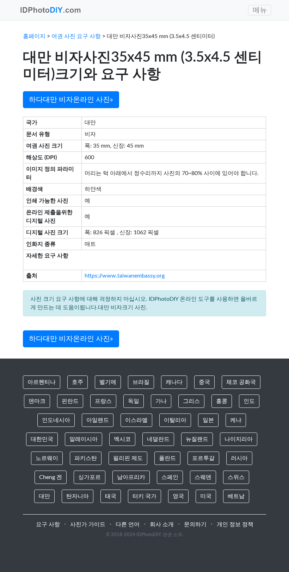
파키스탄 (85, 458)
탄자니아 (77, 496)
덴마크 (37, 401)
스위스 (236, 477)
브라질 (141, 382)
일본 (208, 420)
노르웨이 (47, 458)
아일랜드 (97, 420)
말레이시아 (83, 439)
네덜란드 (158, 439)
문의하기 (195, 524)
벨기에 (107, 382)
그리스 (191, 401)
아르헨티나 (41, 382)
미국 (205, 496)
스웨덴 (203, 477)
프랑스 (103, 401)
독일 (133, 401)
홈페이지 (34, 36)
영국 (178, 496)
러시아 (239, 458)
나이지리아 (239, 439)
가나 (161, 401)
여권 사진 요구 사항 (76, 36)
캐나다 (174, 382)
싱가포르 (89, 477)
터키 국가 (144, 496)
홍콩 (221, 401)
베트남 (236, 496)
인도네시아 (56, 420)
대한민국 (42, 439)
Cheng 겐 (50, 477)
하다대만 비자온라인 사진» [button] (71, 99)
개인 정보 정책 (235, 524)
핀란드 (70, 401)
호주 (77, 382)
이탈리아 (175, 420)
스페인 (169, 477)
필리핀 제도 (128, 458)
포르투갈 (203, 458)
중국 (204, 382)
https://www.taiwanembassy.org (125, 276)
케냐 (235, 420)
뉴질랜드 (197, 439)
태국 (110, 496)
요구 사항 (48, 524)
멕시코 (122, 439)
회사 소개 (162, 524)
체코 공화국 (241, 382)
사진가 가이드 (87, 524)
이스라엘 (136, 420)
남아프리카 (131, 477)
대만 (44, 496)
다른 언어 (128, 524)
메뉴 (260, 10)
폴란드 (167, 458)
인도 (249, 401)
